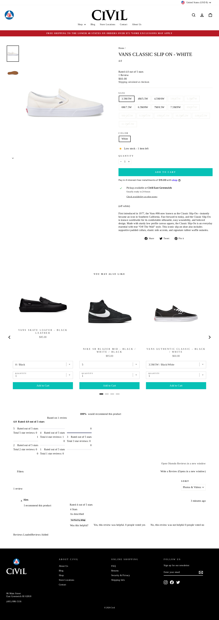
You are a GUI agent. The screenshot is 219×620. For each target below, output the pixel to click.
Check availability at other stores (141, 197)
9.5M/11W (145, 115)
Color (123, 133)
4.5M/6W (159, 98)
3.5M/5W (127, 98)
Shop (80, 24)
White (125, 138)
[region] (42, 500)
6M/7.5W (127, 107)
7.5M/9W (175, 107)
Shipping (122, 82)
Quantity (126, 156)
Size (121, 93)
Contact (123, 24)
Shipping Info (118, 580)
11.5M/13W (128, 124)
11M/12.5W (201, 115)
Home (121, 48)
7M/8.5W (159, 107)
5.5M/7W (192, 98)
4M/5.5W (143, 98)
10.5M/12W (182, 115)
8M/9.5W (192, 107)
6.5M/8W (143, 107)
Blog (93, 24)
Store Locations (107, 24)
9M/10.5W (127, 115)
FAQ (113, 566)
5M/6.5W (175, 98)
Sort (185, 481)
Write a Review (183, 471)
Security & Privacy (120, 575)
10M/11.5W (163, 115)
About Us (136, 24)
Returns (115, 571)
